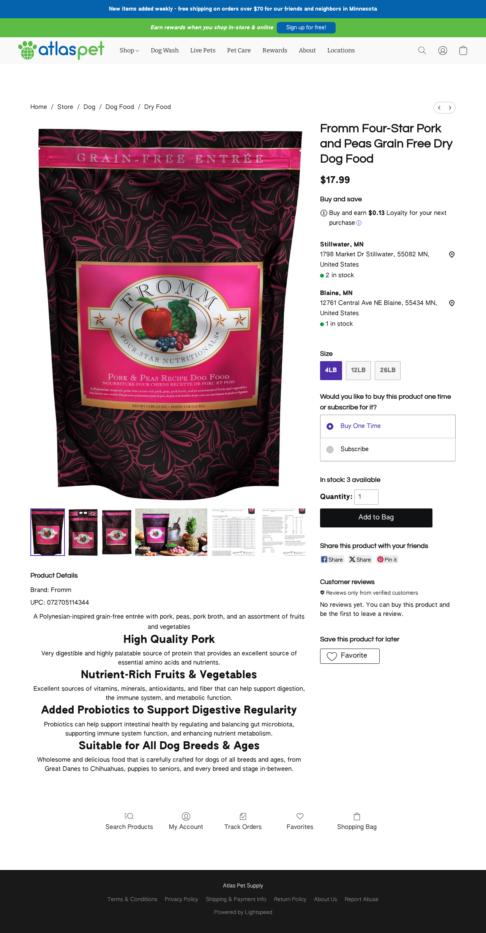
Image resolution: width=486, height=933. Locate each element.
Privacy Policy (181, 899)
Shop (128, 50)
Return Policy (290, 899)
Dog (89, 107)
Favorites (300, 827)
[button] (306, 27)
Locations (341, 50)
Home (38, 107)
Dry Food (157, 107)
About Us (325, 899)
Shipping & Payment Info (236, 899)
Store (65, 107)
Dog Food (120, 107)
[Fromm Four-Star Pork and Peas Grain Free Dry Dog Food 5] (284, 532)
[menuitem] (439, 107)
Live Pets (203, 50)
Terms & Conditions (132, 899)
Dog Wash (165, 50)
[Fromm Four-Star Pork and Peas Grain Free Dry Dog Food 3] (171, 532)
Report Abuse (362, 899)
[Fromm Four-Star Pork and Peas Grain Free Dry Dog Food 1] (83, 532)
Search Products (129, 827)
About (307, 50)
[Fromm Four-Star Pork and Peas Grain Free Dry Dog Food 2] (116, 532)
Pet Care (239, 50)
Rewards (274, 50)
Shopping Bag (357, 827)
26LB (388, 371)
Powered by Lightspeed (243, 912)
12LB (358, 371)
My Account (186, 827)
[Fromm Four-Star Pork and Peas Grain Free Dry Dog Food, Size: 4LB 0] (47, 532)
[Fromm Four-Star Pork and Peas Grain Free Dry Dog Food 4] (233, 532)
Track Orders (243, 827)
